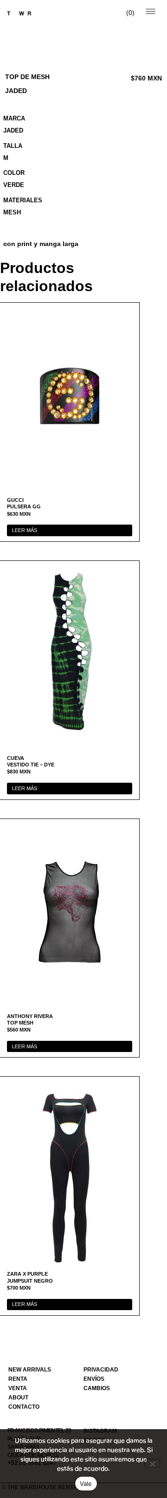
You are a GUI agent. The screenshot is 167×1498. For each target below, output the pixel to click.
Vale (86, 1483)
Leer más (24, 530)
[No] (152, 1463)
